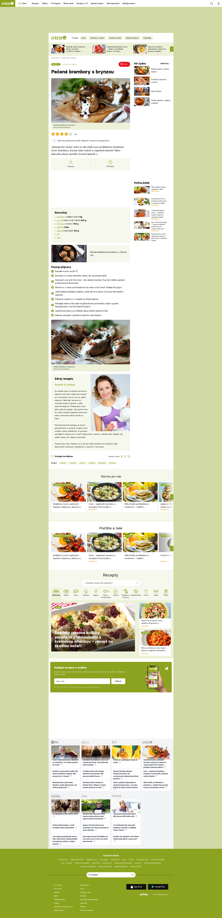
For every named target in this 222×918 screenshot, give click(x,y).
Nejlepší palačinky (120, 866)
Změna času (115, 859)
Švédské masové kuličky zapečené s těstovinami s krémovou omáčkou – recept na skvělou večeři (84, 639)
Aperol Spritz (156, 91)
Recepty (35, 3)
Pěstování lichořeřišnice (152, 863)
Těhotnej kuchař (113, 3)
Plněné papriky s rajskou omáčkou (160, 101)
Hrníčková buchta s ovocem (158, 80)
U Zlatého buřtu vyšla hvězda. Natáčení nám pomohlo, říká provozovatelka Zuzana (93, 773)
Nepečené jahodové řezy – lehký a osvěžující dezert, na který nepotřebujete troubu (117, 50)
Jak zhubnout (63, 859)
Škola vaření (68, 3)
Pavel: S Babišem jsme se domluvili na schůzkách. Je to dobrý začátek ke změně (65, 762)
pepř (59, 237)
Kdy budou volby (142, 859)
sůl (58, 234)
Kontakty (83, 896)
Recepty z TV (82, 3)
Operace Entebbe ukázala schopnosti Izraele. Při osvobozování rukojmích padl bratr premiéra (126, 775)
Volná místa (58, 889)
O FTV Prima (58, 885)
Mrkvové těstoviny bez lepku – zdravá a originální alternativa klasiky (154, 650)
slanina (60, 230)
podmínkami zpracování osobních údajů (87, 687)
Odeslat (118, 681)
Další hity (164, 63)
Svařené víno (107, 863)
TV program (104, 859)
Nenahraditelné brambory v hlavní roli (108, 253)
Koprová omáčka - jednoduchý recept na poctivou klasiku (157, 49)
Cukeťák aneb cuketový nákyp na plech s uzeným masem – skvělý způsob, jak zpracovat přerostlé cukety (75, 52)
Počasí (131, 859)
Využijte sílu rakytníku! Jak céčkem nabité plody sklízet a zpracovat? (126, 838)
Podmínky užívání (59, 899)
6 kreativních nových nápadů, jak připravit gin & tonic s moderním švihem (159, 237)
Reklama (57, 892)
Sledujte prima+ (128, 3)
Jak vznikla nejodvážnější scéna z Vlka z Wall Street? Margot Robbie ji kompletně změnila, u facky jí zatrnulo (64, 840)
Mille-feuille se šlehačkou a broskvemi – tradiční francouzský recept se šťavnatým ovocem (137, 506)
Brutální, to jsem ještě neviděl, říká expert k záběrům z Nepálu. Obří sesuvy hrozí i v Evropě (65, 773)
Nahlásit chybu (58, 910)
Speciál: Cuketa (97, 3)
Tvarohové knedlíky (105, 866)
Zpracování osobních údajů (89, 899)
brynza (60, 220)
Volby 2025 (96, 863)
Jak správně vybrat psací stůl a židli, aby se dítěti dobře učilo (124, 815)
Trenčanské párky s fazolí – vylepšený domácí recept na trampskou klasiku (158, 214)
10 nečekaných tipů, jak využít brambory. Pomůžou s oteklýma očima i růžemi (124, 827)
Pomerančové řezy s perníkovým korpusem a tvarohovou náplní (159, 201)
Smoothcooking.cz (69, 425)
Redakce (83, 907)
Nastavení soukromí (86, 910)
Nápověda (83, 903)
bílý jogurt (61, 223)
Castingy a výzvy (85, 892)
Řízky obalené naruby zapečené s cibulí (158, 188)
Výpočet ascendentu (88, 866)
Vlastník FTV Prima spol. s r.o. (63, 907)
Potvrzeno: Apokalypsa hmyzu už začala (125, 761)
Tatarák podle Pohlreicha (123, 863)
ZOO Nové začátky (157, 859)
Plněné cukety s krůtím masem (160, 70)
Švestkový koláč (135, 866)
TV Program (55, 3)
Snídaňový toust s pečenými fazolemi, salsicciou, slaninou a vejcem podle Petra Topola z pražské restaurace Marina (66, 506)
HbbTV (56, 896)
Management (84, 885)
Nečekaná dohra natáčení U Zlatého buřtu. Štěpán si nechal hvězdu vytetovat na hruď (94, 785)
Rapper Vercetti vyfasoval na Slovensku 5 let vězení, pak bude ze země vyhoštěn (96, 827)
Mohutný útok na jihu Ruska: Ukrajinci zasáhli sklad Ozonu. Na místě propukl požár (64, 785)
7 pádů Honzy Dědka (81, 863)
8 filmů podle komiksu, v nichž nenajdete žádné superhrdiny (63, 826)
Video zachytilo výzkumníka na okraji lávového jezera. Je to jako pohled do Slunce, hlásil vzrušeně (125, 785)
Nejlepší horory (91, 859)
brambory (61, 217)
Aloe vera (138, 863)
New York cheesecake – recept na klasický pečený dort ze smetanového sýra (159, 225)
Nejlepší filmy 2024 (77, 859)
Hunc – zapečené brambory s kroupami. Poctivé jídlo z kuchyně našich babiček (102, 506)
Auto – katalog (66, 863)
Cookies (56, 903)
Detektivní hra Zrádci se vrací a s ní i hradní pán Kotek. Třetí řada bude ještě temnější (95, 762)
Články (45, 3)
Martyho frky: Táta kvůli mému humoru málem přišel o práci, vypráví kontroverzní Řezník (94, 816)
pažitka (60, 227)
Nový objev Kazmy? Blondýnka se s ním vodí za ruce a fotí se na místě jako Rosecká (95, 839)
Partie (124, 859)
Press (82, 889)
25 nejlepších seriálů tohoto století (65, 814)
